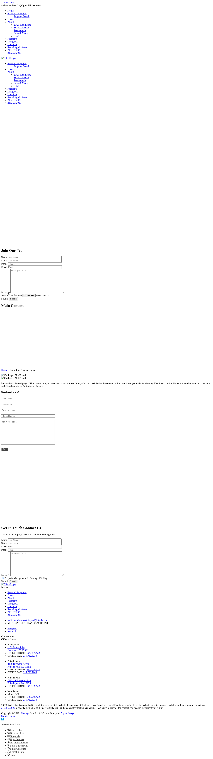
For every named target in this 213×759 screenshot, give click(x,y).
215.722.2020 (14, 53)
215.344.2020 (33, 686)
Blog (16, 36)
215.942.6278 (30, 655)
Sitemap (25, 713)
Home (10, 10)
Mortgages (12, 41)
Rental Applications (17, 47)
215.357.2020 (14, 50)
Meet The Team (21, 27)
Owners (11, 19)
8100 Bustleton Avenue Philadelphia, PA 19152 (19, 665)
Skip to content (8, 716)
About (10, 22)
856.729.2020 (33, 697)
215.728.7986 (30, 672)
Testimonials (20, 30)
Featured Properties (17, 13)
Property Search (21, 16)
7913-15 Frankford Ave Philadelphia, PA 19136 (19, 682)
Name (4, 257)
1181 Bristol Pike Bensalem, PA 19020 (17, 648)
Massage (5, 292)
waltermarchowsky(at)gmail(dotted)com (27, 620)
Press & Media (21, 33)
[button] (2, 719)
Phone (4, 264)
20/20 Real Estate (22, 24)
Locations (12, 44)
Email (4, 267)
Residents (12, 38)
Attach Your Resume (11, 295)
